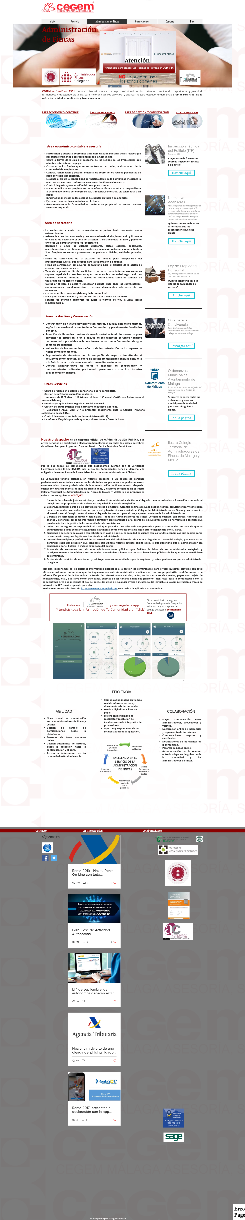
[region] (61, 120)
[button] (59, 111)
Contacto (41, 830)
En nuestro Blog (93, 830)
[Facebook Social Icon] (45, 858)
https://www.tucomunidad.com (99, 588)
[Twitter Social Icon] (54, 858)
